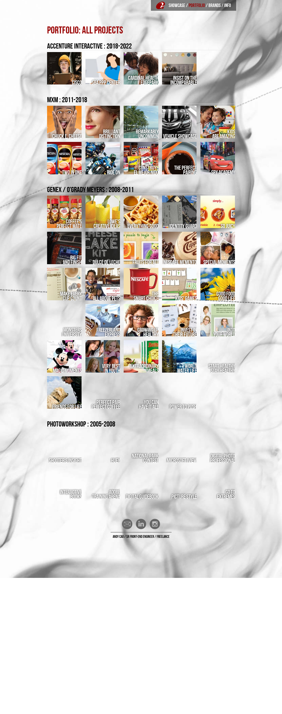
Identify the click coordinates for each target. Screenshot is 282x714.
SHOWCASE (177, 5)
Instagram (155, 524)
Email (127, 524)
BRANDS (215, 5)
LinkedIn (141, 524)
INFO (227, 5)
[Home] (160, 5)
